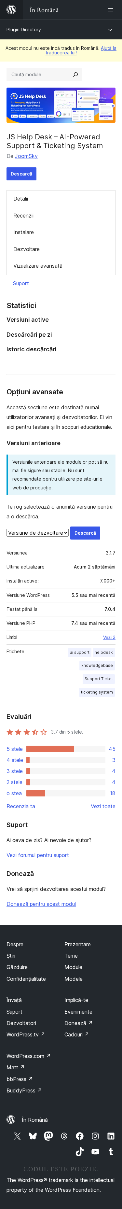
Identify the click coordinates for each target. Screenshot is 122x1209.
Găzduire (17, 967)
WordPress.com (29, 1056)
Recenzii (23, 215)
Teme (71, 955)
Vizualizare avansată (37, 265)
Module (73, 967)
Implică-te (76, 1000)
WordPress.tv (26, 1034)
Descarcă (21, 173)
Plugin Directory (24, 29)
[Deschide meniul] (111, 10)
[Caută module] (75, 74)
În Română (35, 1120)
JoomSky (26, 156)
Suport (21, 283)
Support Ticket (99, 678)
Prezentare (77, 944)
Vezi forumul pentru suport (38, 855)
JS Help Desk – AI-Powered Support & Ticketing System (55, 141)
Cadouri (76, 1034)
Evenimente (78, 1011)
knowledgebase (97, 665)
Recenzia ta (21, 806)
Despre (15, 944)
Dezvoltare (26, 249)
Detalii (20, 198)
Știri (11, 955)
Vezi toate (103, 806)
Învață (14, 1000)
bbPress (20, 1079)
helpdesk (104, 652)
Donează (78, 1023)
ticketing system (97, 692)
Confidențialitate (26, 979)
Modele (73, 979)
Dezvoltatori (21, 1023)
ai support (79, 652)
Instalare (23, 232)
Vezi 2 (109, 637)
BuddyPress (24, 1090)
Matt (16, 1067)
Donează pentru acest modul (41, 904)
